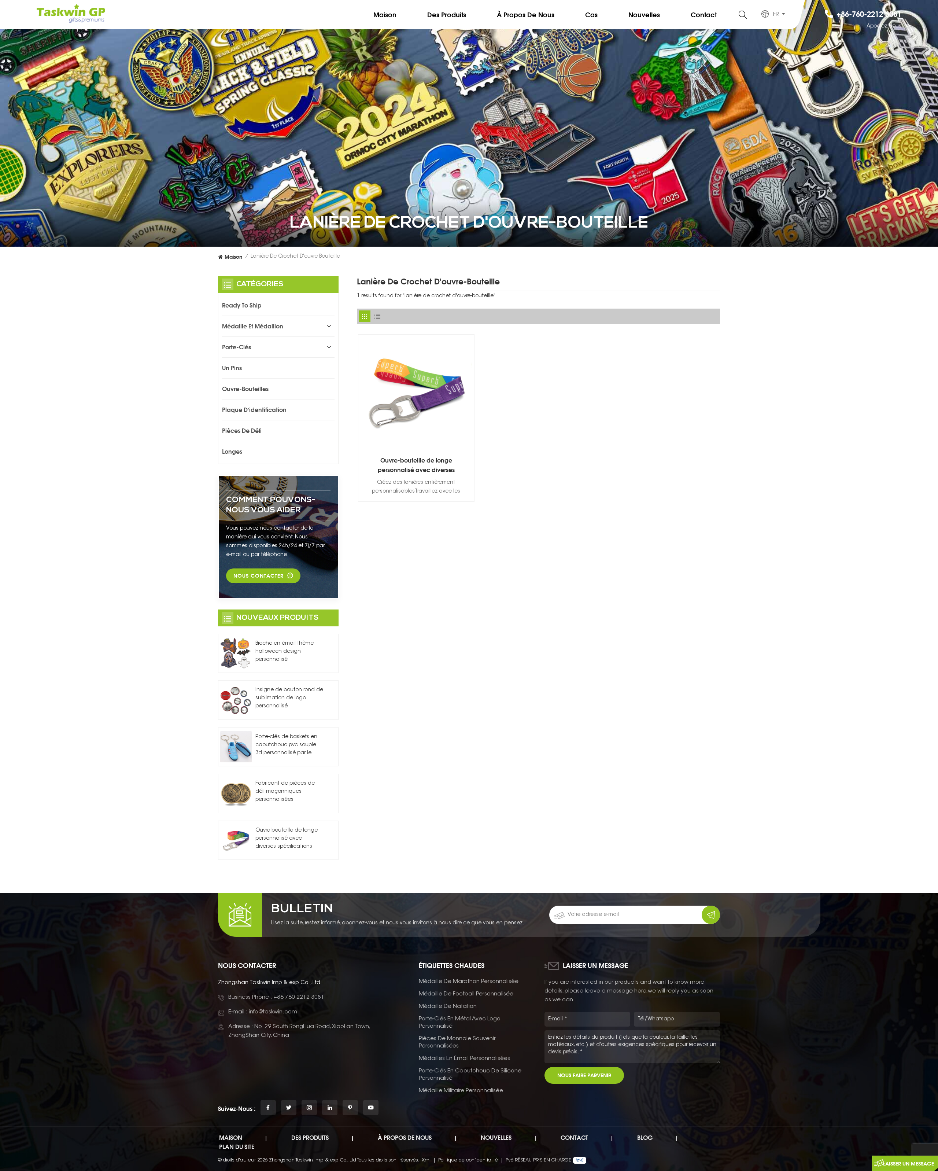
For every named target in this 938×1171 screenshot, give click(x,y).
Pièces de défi (242, 430)
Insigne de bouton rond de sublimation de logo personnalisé (289, 698)
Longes (232, 451)
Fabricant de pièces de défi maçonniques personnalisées (285, 791)
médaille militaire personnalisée (461, 1091)
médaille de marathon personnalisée (468, 981)
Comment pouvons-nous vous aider (270, 505)
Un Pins (232, 368)
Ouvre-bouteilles (245, 389)
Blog (645, 1137)
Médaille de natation (448, 1006)
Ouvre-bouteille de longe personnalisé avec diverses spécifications (416, 466)
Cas (591, 15)
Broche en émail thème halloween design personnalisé (284, 651)
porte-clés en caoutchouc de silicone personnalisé (470, 1074)
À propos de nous (525, 15)
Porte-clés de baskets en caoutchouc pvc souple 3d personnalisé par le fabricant (286, 745)
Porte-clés (236, 347)
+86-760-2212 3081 (869, 14)
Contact (704, 15)
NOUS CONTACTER (258, 575)
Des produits (446, 15)
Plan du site (236, 1146)
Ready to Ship (242, 305)
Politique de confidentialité (468, 1160)
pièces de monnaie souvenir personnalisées (457, 1042)
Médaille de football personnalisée (466, 994)
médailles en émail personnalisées (464, 1058)
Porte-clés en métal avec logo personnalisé (460, 1022)
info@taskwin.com (273, 1012)
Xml (426, 1160)
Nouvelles (644, 15)
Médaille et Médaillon (252, 326)
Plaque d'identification (254, 409)
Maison (384, 15)
